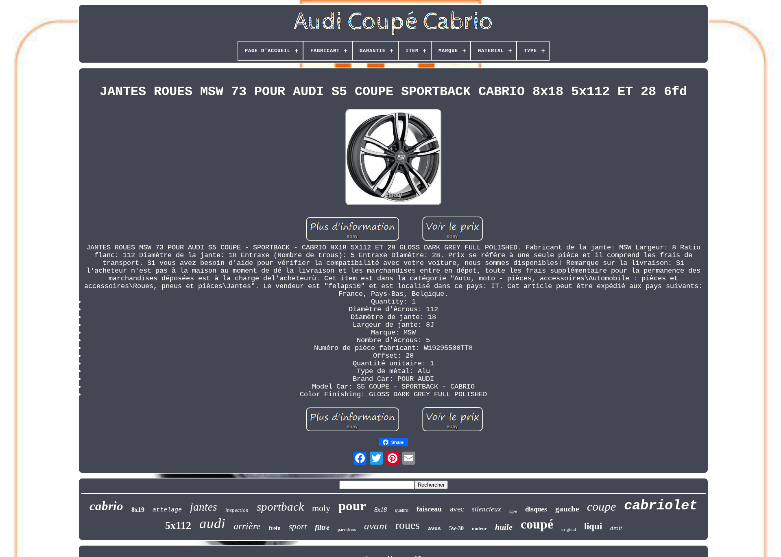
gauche (567, 509)
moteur (479, 528)
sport (298, 526)
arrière (247, 526)
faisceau (429, 509)
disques (536, 509)
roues (407, 525)
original (568, 529)
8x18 (380, 509)
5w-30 (456, 528)
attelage (167, 510)
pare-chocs (347, 529)
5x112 (178, 525)
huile (504, 526)
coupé (537, 524)
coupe (601, 506)
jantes (203, 507)
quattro (401, 510)
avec (457, 509)
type (513, 511)
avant (375, 525)
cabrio (106, 506)
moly (321, 508)
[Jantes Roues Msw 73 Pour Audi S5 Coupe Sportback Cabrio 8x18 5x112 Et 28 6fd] (393, 158)
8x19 (137, 509)
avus (434, 529)
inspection (237, 510)
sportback (280, 506)
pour (352, 505)
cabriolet (660, 505)
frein (275, 528)
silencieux (486, 509)
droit (616, 528)
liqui (593, 526)
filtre (322, 527)
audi (212, 523)
